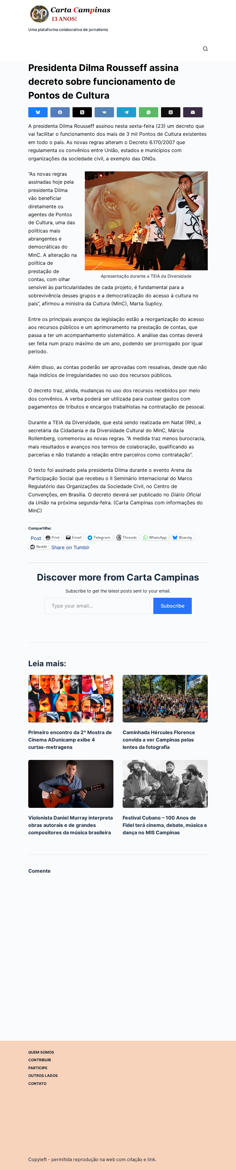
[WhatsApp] (148, 112)
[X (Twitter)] (82, 112)
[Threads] (170, 112)
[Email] (193, 112)
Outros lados (43, 1075)
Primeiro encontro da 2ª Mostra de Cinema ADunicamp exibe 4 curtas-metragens (70, 739)
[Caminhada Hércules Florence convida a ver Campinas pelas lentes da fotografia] (165, 699)
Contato (37, 1083)
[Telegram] (126, 112)
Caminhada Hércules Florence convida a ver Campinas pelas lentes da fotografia (159, 739)
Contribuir (39, 1060)
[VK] (104, 112)
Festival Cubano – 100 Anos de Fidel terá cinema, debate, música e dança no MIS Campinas (165, 825)
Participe (37, 1068)
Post (36, 537)
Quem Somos (41, 1052)
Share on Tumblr (70, 546)
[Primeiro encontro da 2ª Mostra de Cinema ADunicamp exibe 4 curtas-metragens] (70, 699)
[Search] (205, 48)
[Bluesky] (38, 112)
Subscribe (172, 606)
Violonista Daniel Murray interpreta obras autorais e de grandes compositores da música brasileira (70, 825)
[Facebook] (60, 112)
